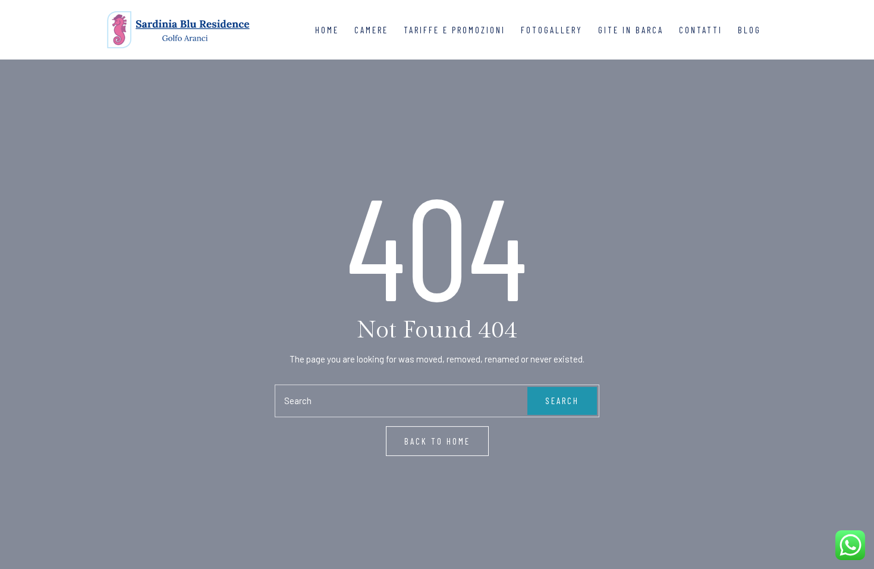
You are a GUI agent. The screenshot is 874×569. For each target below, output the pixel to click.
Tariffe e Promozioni (454, 29)
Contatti (700, 29)
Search (562, 400)
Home (327, 29)
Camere (371, 29)
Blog (749, 29)
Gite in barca (631, 29)
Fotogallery (552, 29)
